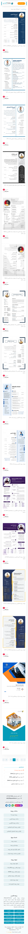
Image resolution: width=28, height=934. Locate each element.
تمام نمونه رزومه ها (19, 770)
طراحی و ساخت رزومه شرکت (14, 853)
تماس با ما (9, 919)
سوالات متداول (19, 917)
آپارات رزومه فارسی (19, 922)
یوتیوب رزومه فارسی (9, 922)
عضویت (9, 911)
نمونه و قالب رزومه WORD (14, 872)
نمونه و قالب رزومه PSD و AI (14, 868)
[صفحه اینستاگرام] (18, 805)
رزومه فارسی (23, 9)
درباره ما (19, 919)
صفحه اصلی (19, 911)
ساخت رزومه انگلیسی (14, 823)
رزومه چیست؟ (14, 815)
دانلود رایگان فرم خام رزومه (14, 849)
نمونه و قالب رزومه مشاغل (14, 876)
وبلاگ (9, 914)
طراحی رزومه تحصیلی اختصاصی (14, 831)
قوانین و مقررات (9, 917)
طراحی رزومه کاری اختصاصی (14, 827)
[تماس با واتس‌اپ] (12, 805)
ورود (19, 914)
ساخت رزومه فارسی (14, 819)
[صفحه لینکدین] (6, 805)
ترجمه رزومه (14, 841)
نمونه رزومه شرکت (14, 880)
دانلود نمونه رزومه (14, 864)
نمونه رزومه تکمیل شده (14, 884)
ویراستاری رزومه (14, 845)
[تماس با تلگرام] (9, 805)
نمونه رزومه (16, 774)
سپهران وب (9, 932)
